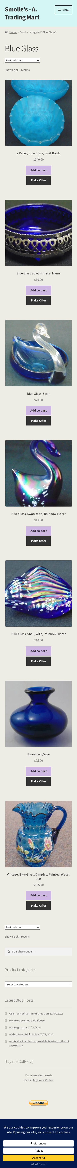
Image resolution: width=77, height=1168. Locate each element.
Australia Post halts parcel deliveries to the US (39, 1041)
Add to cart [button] (38, 170)
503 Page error (18, 1027)
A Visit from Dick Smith (24, 1034)
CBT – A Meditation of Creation (29, 1013)
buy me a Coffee (43, 1080)
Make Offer (38, 180)
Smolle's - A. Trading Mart (22, 13)
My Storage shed (19, 1020)
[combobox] (38, 984)
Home (13, 32)
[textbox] (38, 984)
